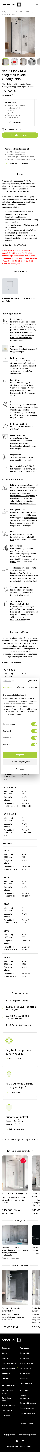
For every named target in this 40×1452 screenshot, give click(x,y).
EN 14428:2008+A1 (21, 368)
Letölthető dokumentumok (25, 1397)
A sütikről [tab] (33, 687)
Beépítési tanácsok (27, 1408)
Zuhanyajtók (24, 1358)
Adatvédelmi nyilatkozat (27, 1435)
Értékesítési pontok (9, 1363)
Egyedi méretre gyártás (7, 1392)
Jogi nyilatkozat (9, 1435)
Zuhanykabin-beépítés (7, 1399)
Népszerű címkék (26, 1423)
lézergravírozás (30, 518)
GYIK (22, 1418)
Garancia (5, 1358)
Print (12, 540)
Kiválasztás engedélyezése (20, 762)
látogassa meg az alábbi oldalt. (23, 503)
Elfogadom (20, 755)
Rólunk (4, 1353)
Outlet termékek (26, 1383)
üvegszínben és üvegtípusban (22, 496)
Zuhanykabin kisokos (18, 1129)
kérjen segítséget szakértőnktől (20, 656)
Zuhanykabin (11, 12)
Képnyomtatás (7, 1411)
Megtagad (20, 769)
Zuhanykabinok (25, 1353)
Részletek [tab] (20, 687)
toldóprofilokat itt (17, 620)
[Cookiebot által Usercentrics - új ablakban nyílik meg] (28, 681)
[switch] (34, 731)
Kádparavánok (25, 1368)
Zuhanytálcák (25, 1373)
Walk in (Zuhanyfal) (27, 1363)
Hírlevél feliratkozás (27, 1413)
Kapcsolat (5, 1378)
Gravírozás (6, 1416)
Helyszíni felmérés (8, 1405)
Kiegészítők (24, 1378)
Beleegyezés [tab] (7, 687)
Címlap (4, 12)
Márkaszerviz (15, 1059)
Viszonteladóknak (8, 1368)
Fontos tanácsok (16, 1092)
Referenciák (6, 1373)
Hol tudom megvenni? (20, 135)
